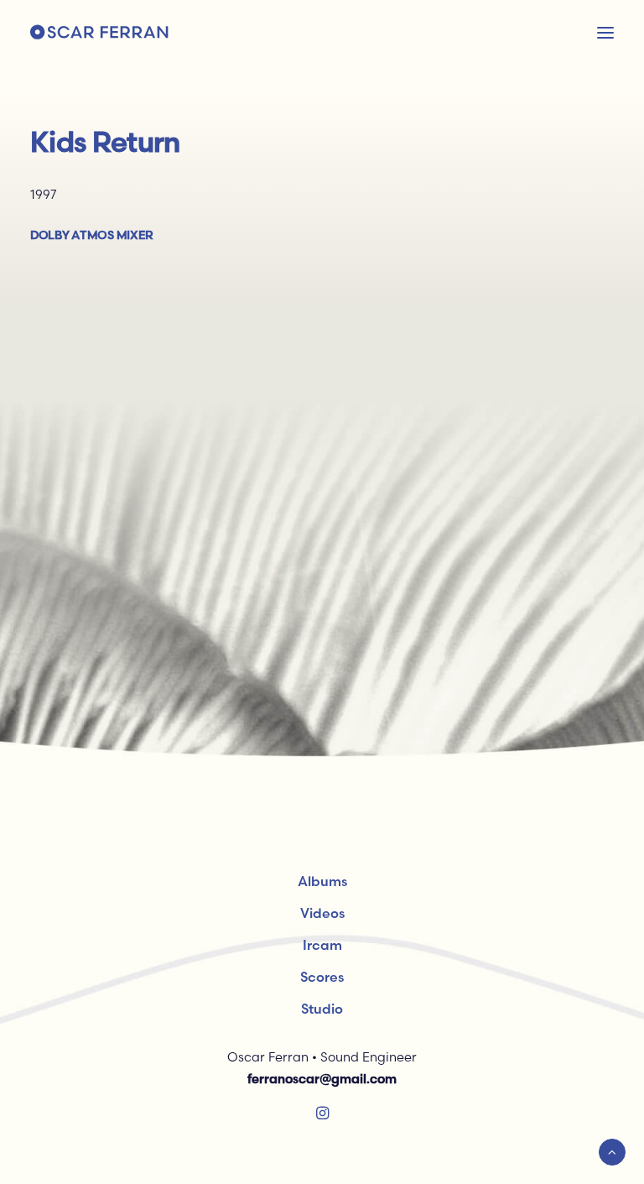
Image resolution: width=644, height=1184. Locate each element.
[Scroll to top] (612, 1151)
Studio (322, 1008)
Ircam (322, 944)
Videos (322, 913)
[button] (322, 1115)
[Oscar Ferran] (99, 33)
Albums (322, 881)
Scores (322, 976)
